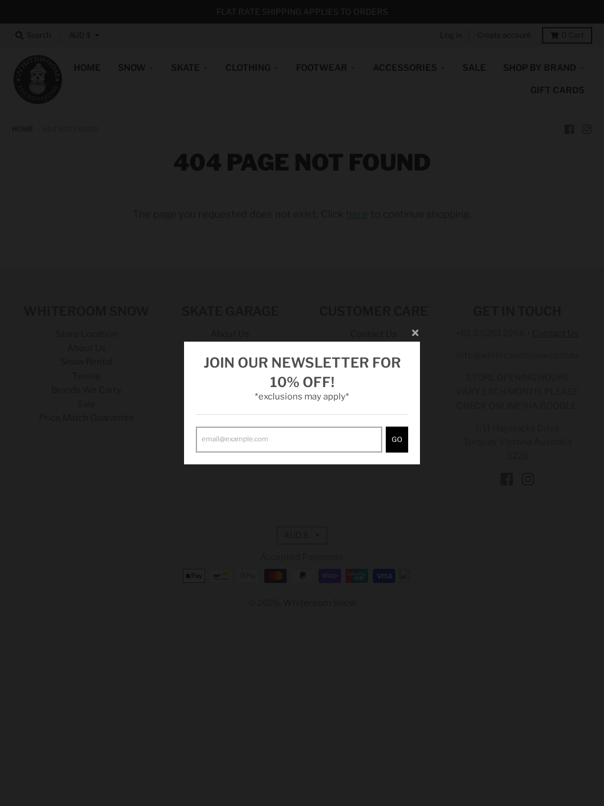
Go (397, 439)
